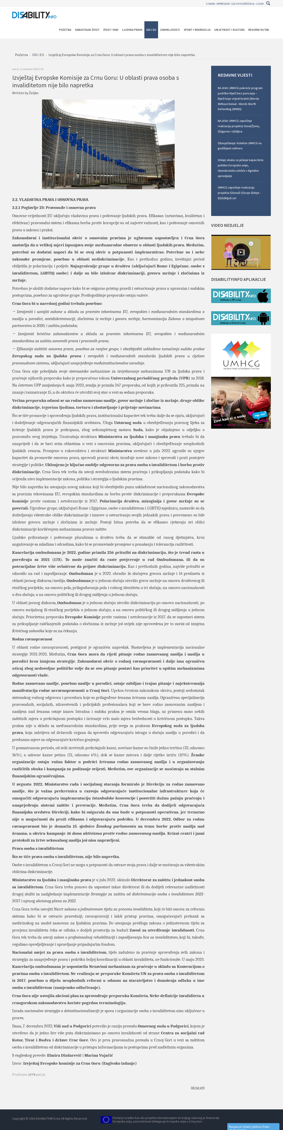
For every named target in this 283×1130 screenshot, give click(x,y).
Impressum (223, 3)
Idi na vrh (198, 1087)
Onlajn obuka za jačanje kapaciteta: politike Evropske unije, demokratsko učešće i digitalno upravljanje (241, 168)
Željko (33, 93)
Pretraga (268, 3)
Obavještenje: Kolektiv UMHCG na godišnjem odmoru (240, 145)
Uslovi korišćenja (242, 3)
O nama (210, 3)
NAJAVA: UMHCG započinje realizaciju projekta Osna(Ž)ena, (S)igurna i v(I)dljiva (239, 126)
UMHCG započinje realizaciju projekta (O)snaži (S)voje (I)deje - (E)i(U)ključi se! (239, 192)
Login (260, 3)
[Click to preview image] (108, 144)
